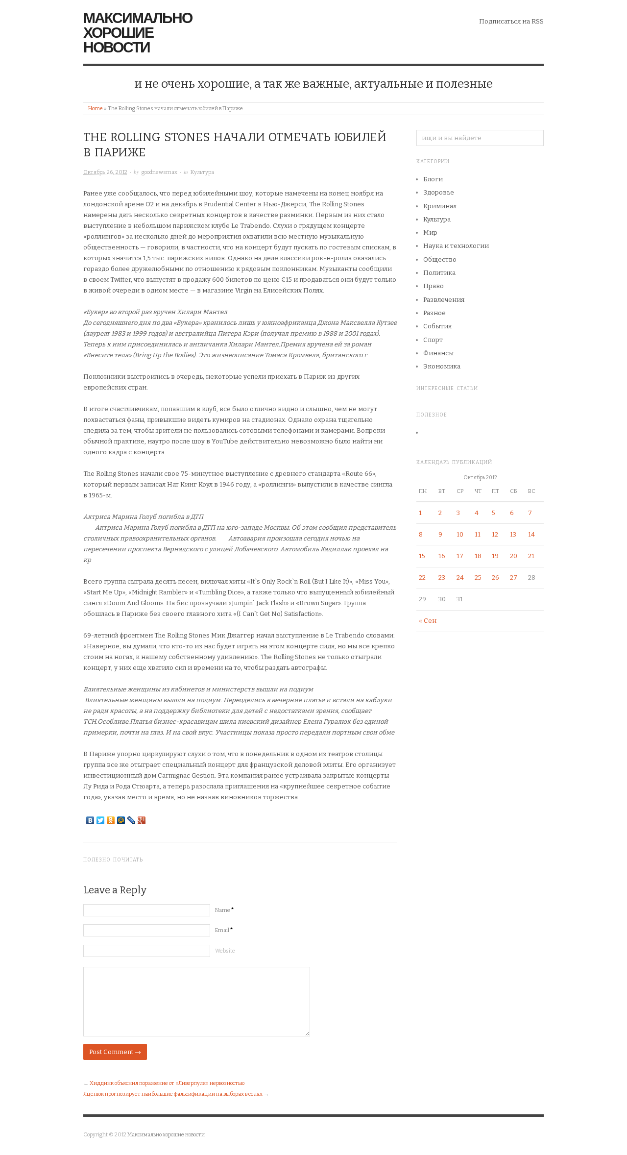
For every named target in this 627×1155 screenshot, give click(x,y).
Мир (430, 232)
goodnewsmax (159, 172)
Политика (439, 272)
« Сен (427, 620)
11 (478, 534)
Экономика (441, 366)
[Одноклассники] (111, 820)
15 (422, 556)
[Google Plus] (142, 820)
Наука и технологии (456, 245)
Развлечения (443, 299)
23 (441, 577)
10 (460, 534)
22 (422, 577)
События (437, 326)
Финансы (438, 353)
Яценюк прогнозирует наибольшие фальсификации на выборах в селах (173, 1094)
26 (495, 577)
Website (225, 951)
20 (513, 556)
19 (495, 556)
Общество (440, 259)
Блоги (433, 179)
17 (460, 556)
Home (95, 108)
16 (441, 556)
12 (495, 534)
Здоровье (438, 192)
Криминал (440, 206)
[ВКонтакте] (90, 820)
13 (513, 534)
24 (460, 577)
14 (531, 534)
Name (224, 910)
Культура (202, 172)
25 (478, 577)
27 (513, 577)
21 (531, 556)
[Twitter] (101, 820)
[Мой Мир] (121, 820)
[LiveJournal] (131, 820)
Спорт (433, 340)
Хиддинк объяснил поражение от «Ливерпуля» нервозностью (167, 1083)
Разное (434, 313)
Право (433, 286)
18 (478, 556)
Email (224, 930)
